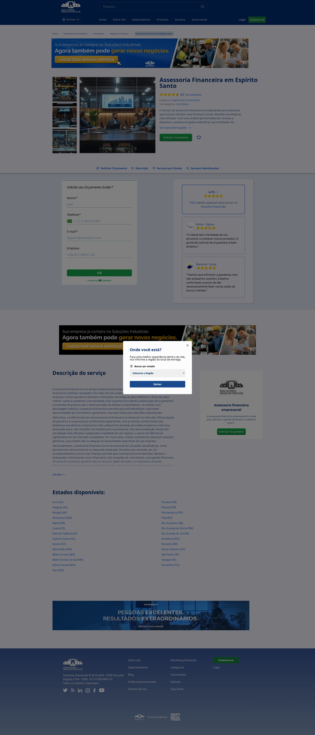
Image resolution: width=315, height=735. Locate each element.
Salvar (157, 384)
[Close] (187, 345)
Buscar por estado (144, 366)
